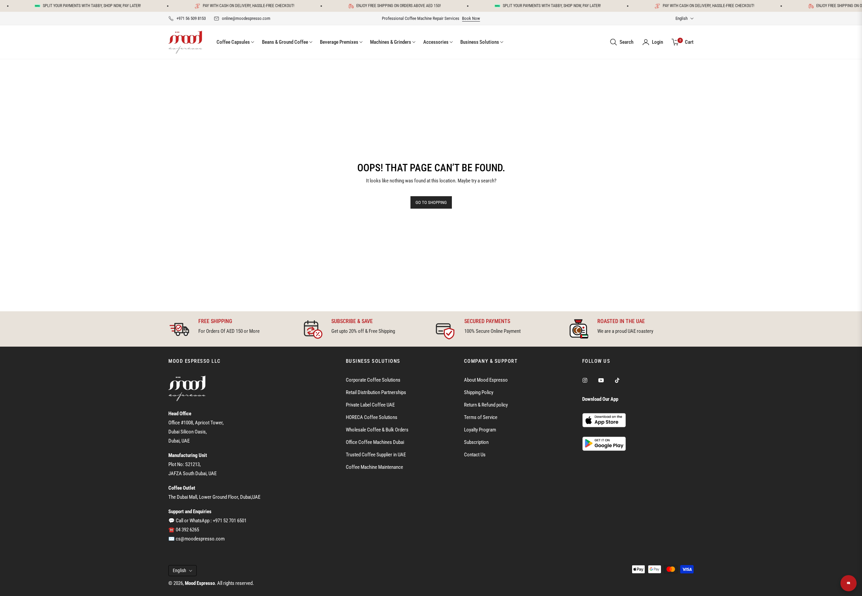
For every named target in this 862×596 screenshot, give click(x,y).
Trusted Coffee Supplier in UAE (376, 455)
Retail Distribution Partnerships (376, 392)
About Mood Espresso (486, 380)
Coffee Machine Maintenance (374, 467)
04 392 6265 (187, 530)
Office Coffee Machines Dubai (375, 442)
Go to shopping (431, 202)
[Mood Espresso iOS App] (604, 420)
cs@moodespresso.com (200, 539)
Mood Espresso (200, 583)
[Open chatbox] (848, 583)
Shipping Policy (478, 392)
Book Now (471, 18)
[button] (621, 42)
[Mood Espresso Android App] (604, 443)
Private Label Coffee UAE (370, 405)
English (681, 18)
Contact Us (475, 455)
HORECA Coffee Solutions (371, 417)
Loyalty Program (480, 430)
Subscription (476, 442)
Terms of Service (480, 417)
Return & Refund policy (486, 405)
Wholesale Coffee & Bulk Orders (377, 430)
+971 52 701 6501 (229, 521)
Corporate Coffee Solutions (373, 380)
